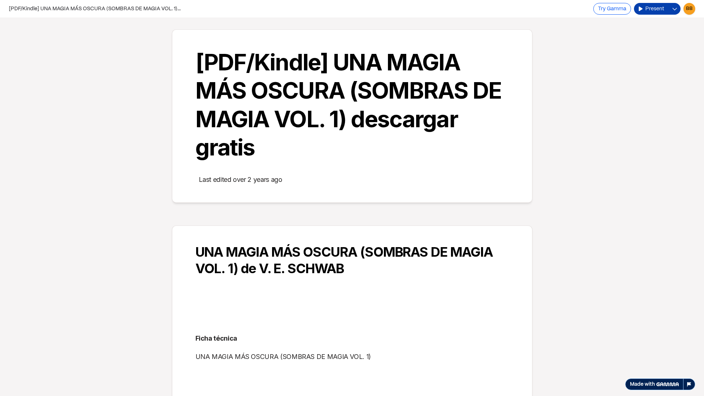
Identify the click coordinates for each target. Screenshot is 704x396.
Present (654, 8)
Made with (642, 384)
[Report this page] (689, 384)
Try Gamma (612, 8)
